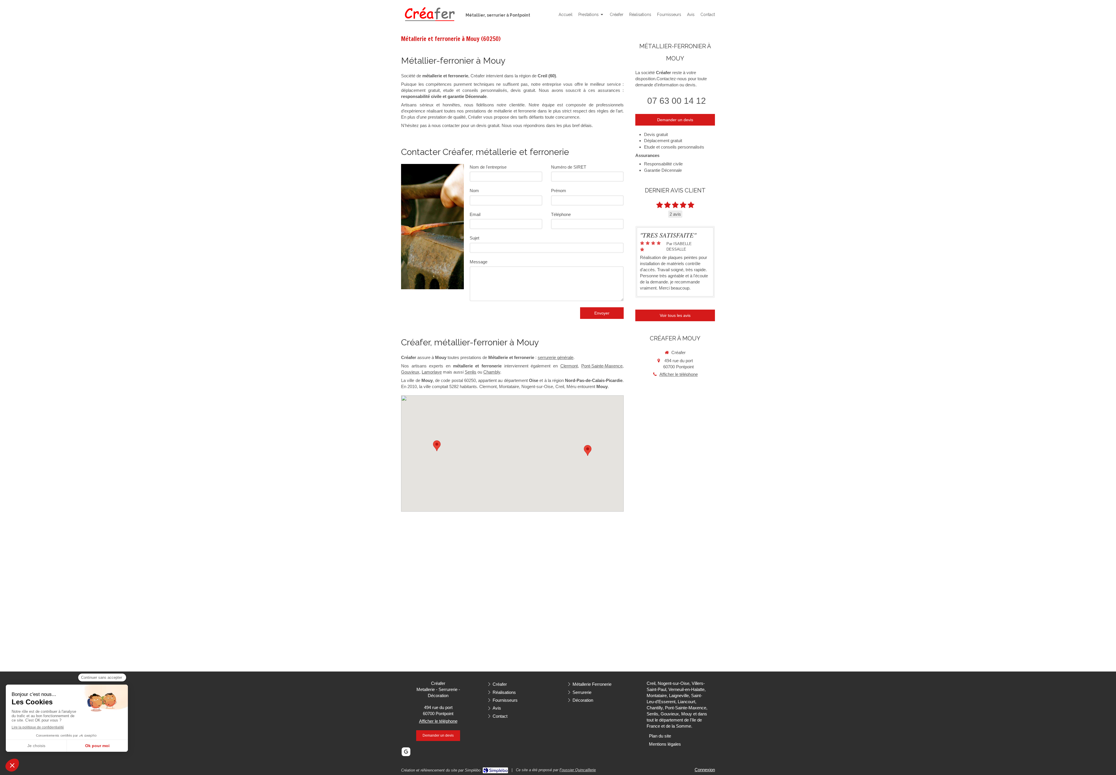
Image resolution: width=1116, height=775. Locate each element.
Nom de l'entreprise (488, 167)
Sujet (474, 237)
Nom (474, 190)
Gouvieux (410, 371)
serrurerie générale (555, 357)
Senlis (470, 371)
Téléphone (561, 214)
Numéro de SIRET (568, 167)
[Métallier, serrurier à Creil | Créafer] (429, 15)
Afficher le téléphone (678, 374)
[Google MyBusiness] (406, 751)
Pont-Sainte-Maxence (602, 365)
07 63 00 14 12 (676, 101)
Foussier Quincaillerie (577, 770)
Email (475, 214)
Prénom (558, 190)
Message (478, 261)
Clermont (569, 365)
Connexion (705, 769)
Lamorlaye (432, 371)
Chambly (491, 371)
